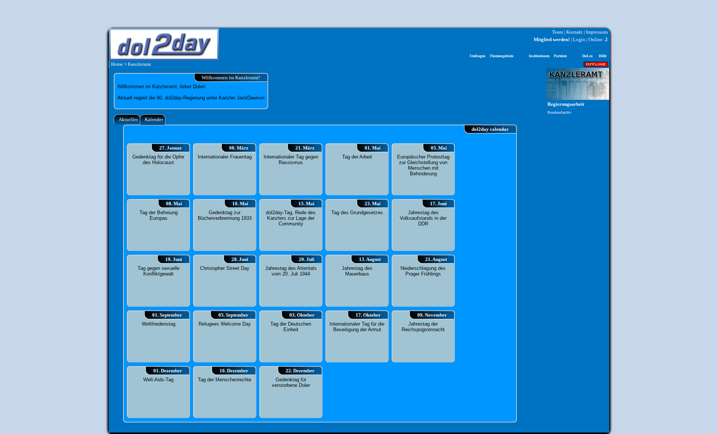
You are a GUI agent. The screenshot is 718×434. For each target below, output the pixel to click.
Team (557, 32)
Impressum (597, 32)
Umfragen (477, 56)
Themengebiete (501, 56)
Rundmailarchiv (559, 112)
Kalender (154, 119)
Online (595, 39)
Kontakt (574, 32)
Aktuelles (128, 119)
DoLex (587, 56)
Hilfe (603, 56)
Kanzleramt (139, 64)
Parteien (560, 56)
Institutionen (539, 56)
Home (117, 64)
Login (579, 39)
